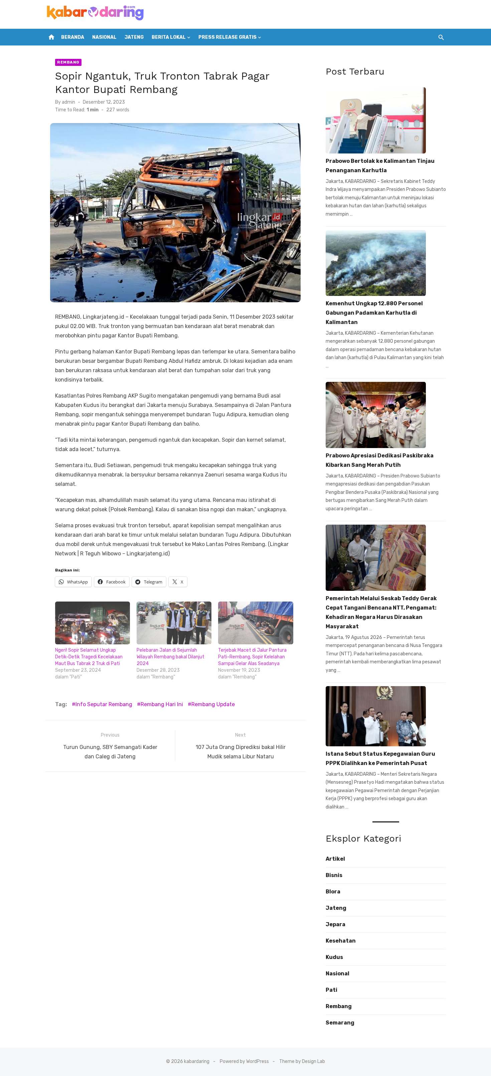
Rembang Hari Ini (162, 704)
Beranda (72, 37)
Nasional (104, 37)
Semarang (340, 1022)
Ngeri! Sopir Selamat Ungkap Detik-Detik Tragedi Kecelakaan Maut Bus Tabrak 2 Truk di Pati (89, 656)
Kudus (334, 957)
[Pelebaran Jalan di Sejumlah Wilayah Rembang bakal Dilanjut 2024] (174, 623)
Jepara (335, 924)
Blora (333, 891)
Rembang (68, 62)
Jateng (134, 37)
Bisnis (334, 875)
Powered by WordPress (244, 1061)
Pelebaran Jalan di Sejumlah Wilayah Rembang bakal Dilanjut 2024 (170, 656)
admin (68, 102)
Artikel (335, 859)
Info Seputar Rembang (103, 704)
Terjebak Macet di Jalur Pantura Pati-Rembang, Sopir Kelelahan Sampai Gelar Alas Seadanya (252, 656)
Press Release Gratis (227, 37)
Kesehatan (341, 941)
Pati (331, 990)
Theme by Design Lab (302, 1061)
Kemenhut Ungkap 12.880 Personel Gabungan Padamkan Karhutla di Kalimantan (374, 312)
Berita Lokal (169, 37)
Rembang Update (213, 704)
